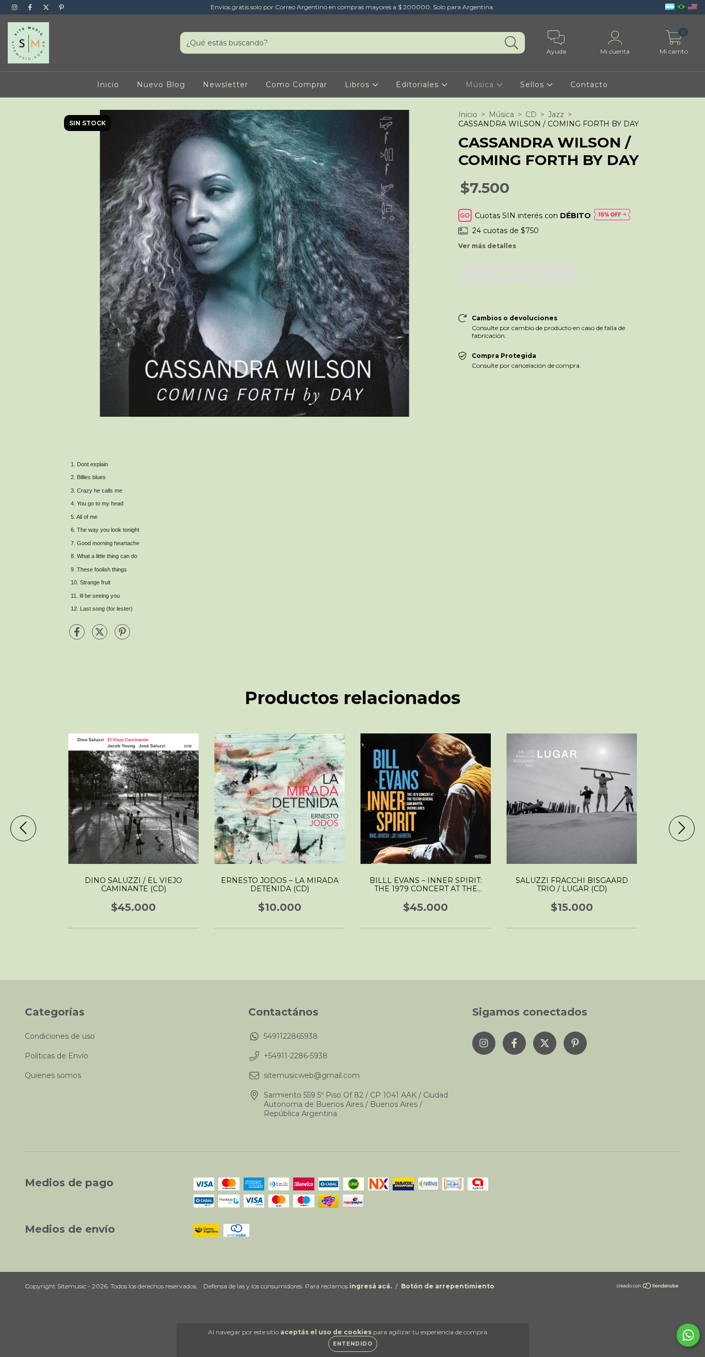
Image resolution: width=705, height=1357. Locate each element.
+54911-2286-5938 (296, 1055)
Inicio (108, 84)
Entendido (353, 1343)
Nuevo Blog (161, 84)
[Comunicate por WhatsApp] (688, 1335)
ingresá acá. (370, 1286)
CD (531, 114)
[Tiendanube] (648, 1287)
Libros (358, 84)
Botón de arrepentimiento (447, 1286)
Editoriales (418, 84)
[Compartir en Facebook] (78, 636)
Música (481, 84)
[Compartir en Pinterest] (122, 636)
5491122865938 (291, 1036)
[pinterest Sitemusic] (61, 7)
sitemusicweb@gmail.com (312, 1075)
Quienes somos (53, 1075)
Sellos (533, 84)
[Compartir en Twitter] (100, 636)
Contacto (589, 84)
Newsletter (225, 84)
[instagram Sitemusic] (15, 7)
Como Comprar (296, 84)
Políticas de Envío (56, 1055)
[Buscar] (512, 43)
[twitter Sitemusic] (47, 7)
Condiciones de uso (60, 1036)
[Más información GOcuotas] (612, 215)
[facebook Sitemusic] (31, 7)
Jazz (556, 114)
